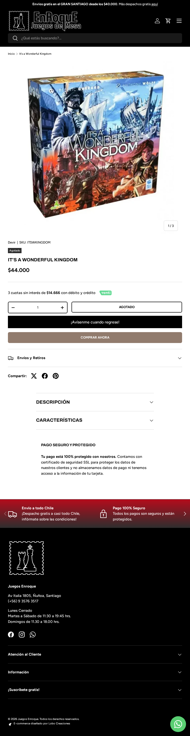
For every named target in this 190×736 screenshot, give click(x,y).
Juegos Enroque (28, 719)
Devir (12, 242)
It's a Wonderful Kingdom (35, 53)
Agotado (127, 307)
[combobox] (95, 38)
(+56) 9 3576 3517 (23, 601)
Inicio (11, 53)
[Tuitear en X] (33, 375)
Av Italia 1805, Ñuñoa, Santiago (34, 595)
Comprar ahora (95, 337)
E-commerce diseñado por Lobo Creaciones (42, 723)
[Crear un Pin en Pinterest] (55, 375)
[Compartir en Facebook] (44, 375)
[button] (168, 20)
